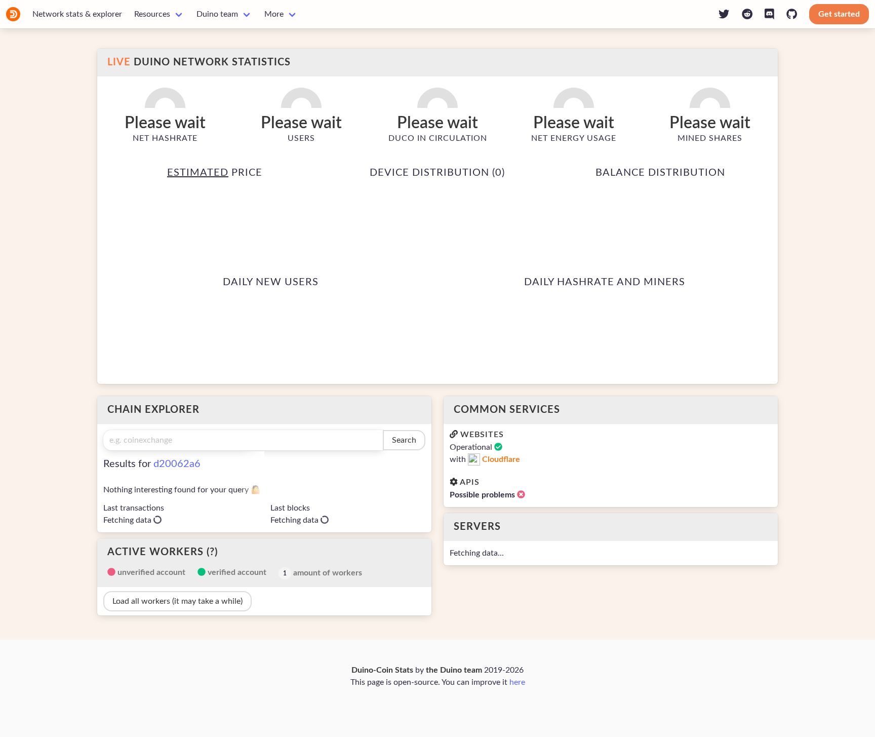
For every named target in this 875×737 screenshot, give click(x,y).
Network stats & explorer (77, 14)
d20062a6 (177, 464)
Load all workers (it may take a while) (177, 601)
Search (404, 440)
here (517, 682)
